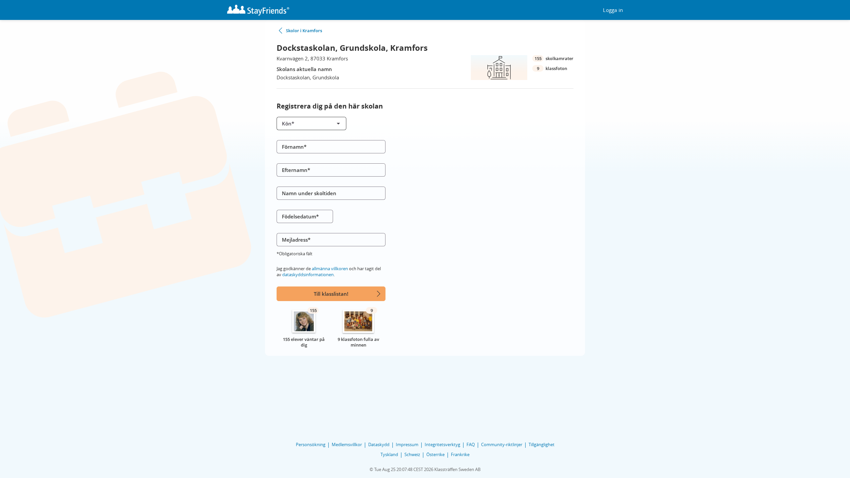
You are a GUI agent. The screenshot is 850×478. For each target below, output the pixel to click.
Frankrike (460, 454)
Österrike (435, 454)
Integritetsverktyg (442, 444)
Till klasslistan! (331, 293)
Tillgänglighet (541, 444)
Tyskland (389, 454)
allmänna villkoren (330, 269)
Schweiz (412, 454)
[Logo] (258, 10)
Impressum (407, 444)
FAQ (471, 444)
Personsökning (310, 444)
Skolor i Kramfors (304, 31)
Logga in (613, 10)
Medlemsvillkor (347, 444)
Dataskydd (378, 444)
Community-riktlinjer (501, 444)
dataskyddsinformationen (308, 275)
